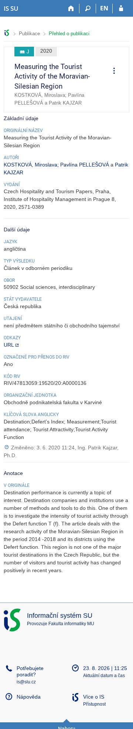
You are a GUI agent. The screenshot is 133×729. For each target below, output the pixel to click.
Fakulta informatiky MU (71, 623)
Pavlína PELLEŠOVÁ (84, 165)
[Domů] (71, 8)
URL (9, 345)
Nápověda (29, 697)
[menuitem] (112, 72)
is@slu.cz (26, 682)
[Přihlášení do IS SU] (121, 8)
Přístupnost (94, 704)
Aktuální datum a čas (104, 675)
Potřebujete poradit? (30, 671)
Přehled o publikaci (69, 33)
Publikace (29, 33)
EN (104, 8)
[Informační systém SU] (7, 33)
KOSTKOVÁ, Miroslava (30, 165)
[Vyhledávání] (87, 8)
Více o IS (93, 697)
